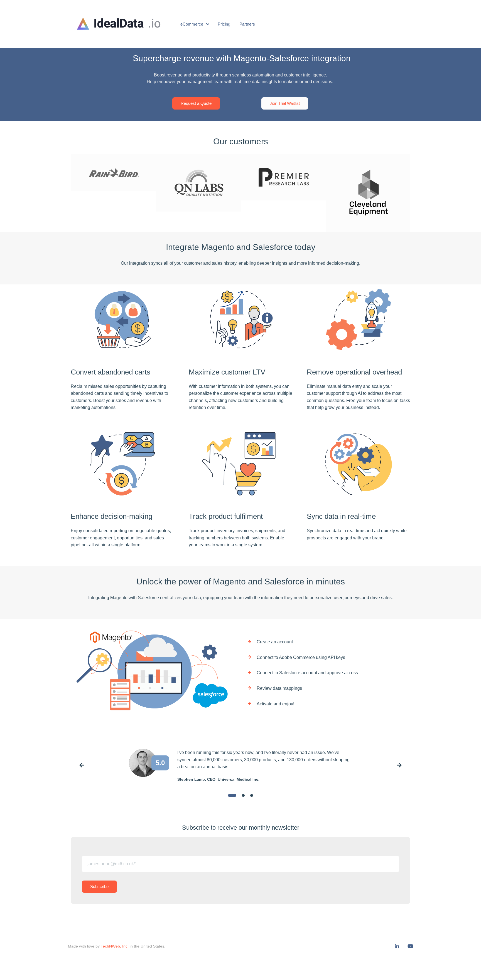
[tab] (232, 795)
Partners (247, 24)
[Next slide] (399, 766)
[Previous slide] (82, 766)
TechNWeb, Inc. (115, 946)
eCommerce (191, 24)
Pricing (224, 24)
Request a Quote (196, 103)
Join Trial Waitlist (285, 103)
